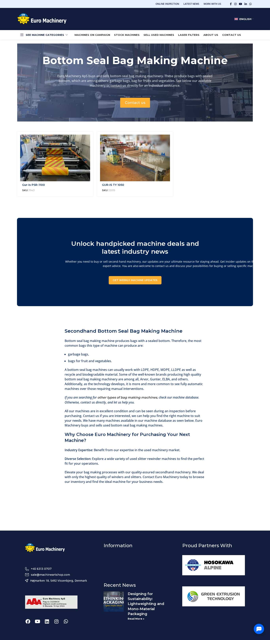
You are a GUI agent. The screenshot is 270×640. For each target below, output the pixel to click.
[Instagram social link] (235, 4)
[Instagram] (56, 621)
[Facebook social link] (230, 4)
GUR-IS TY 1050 (113, 185)
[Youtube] (37, 621)
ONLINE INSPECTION (167, 4)
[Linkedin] (47, 621)
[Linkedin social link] (245, 4)
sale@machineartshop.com (50, 574)
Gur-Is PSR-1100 (33, 185)
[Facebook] (28, 621)
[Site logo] (42, 19)
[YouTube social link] (240, 4)
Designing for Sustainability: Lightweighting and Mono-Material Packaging (146, 604)
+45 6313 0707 (41, 569)
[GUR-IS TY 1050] (135, 158)
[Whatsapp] (66, 621)
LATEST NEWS (191, 4)
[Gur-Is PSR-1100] (55, 158)
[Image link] (45, 548)
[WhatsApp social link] (250, 4)
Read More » (136, 618)
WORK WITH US (212, 4)
